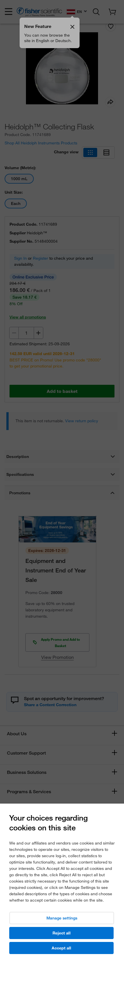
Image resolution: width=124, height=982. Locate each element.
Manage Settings (61, 918)
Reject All (61, 933)
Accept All (61, 948)
